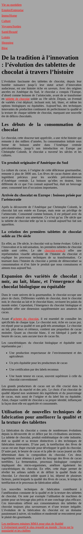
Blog (5, 48)
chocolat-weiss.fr (55, 250)
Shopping (7, 42)
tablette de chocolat (18, 98)
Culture (6, 21)
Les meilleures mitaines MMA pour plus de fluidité (32, 523)
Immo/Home (9, 15)
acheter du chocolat (25, 318)
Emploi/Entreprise (13, 10)
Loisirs (6, 37)
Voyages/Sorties (11, 26)
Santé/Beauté (10, 31)
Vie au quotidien (12, 4)
